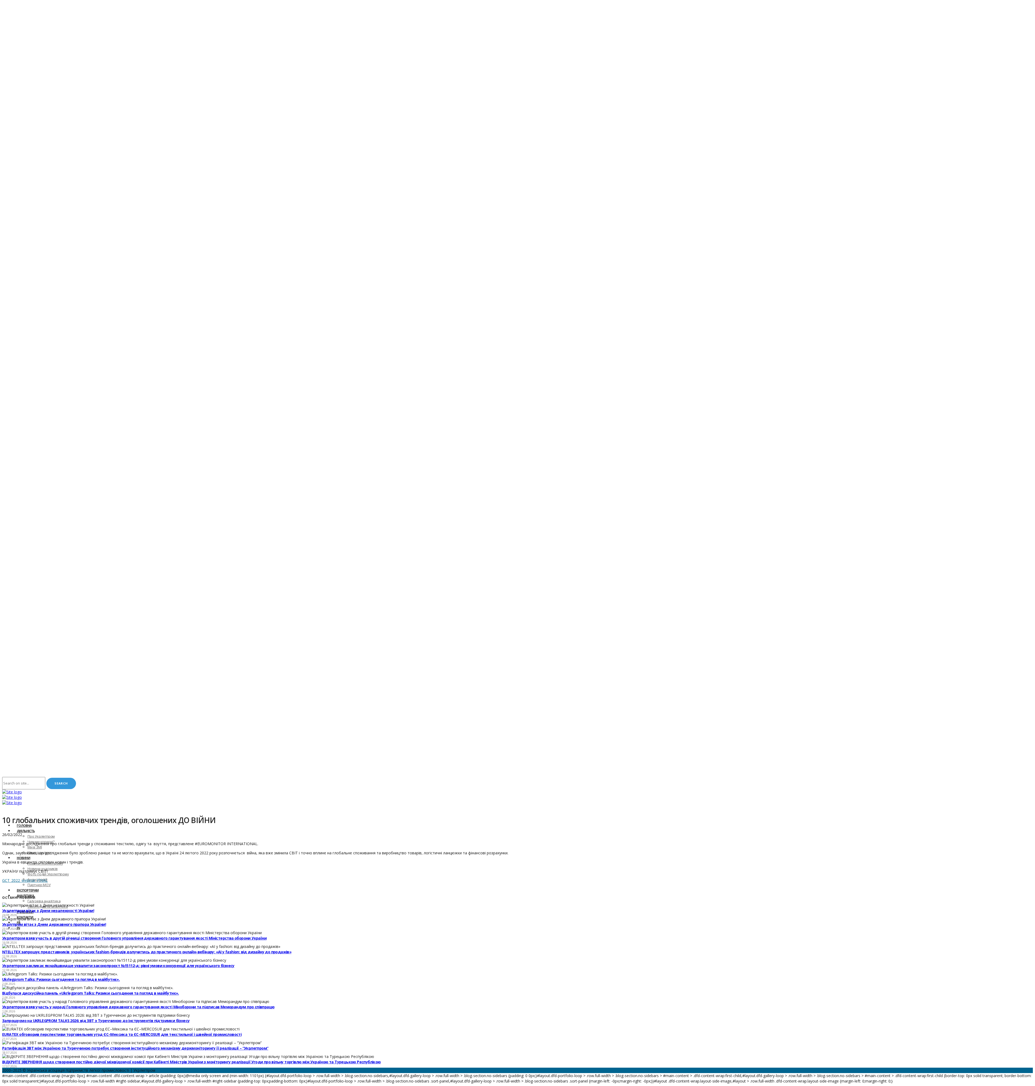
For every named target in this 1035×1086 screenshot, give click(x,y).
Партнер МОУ (39, 884)
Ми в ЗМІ (34, 847)
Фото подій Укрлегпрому (48, 874)
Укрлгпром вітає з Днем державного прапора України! (54, 924)
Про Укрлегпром (41, 836)
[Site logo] (12, 791)
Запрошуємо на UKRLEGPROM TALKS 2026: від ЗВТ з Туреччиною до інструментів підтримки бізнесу (95, 1020)
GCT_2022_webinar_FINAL (25, 880)
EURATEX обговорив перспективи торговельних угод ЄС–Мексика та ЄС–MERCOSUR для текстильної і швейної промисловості (122, 1034)
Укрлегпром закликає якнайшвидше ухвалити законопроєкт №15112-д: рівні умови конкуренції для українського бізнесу (118, 965)
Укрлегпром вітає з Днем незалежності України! (48, 910)
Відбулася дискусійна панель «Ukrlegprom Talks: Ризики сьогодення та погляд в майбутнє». (90, 993)
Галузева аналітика (43, 901)
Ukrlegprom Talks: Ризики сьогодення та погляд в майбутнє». (61, 979)
